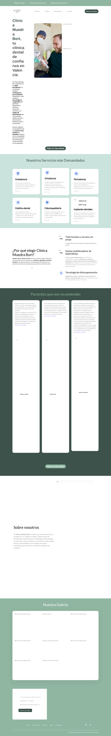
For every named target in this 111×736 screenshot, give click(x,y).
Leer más (17, 191)
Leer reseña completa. (21, 325)
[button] (92, 11)
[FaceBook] (90, 725)
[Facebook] (94, 3)
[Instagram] (97, 3)
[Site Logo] (17, 11)
